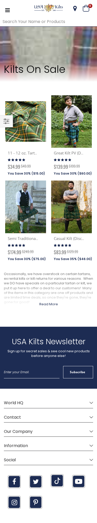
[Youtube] (78, 481)
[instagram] (14, 502)
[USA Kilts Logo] (48, 8)
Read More (48, 304)
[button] (75, 8)
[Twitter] (35, 481)
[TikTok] (57, 480)
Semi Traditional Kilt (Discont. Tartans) (41, 238)
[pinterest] (35, 502)
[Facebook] (14, 481)
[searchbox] (48, 22)
